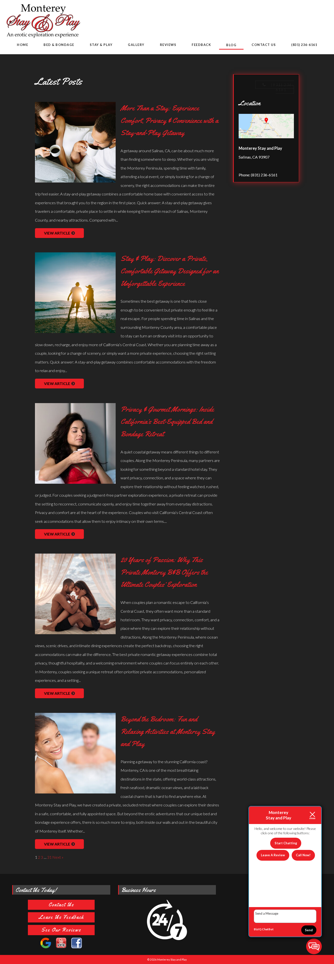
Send (309, 930)
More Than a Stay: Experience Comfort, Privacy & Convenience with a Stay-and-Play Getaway (169, 120)
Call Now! (303, 855)
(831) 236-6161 (304, 45)
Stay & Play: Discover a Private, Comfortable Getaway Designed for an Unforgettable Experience (170, 271)
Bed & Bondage (59, 45)
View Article (57, 233)
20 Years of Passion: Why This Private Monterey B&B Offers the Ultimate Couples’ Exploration (164, 572)
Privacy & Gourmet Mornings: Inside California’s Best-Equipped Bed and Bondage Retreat (167, 422)
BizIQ (257, 929)
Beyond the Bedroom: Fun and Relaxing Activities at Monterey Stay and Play (168, 731)
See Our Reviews (61, 930)
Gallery (136, 45)
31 (49, 857)
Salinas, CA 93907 (254, 157)
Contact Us (264, 45)
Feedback (201, 45)
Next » (57, 857)
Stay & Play (101, 45)
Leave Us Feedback (61, 917)
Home (22, 45)
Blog (231, 45)
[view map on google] (266, 127)
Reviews (168, 45)
